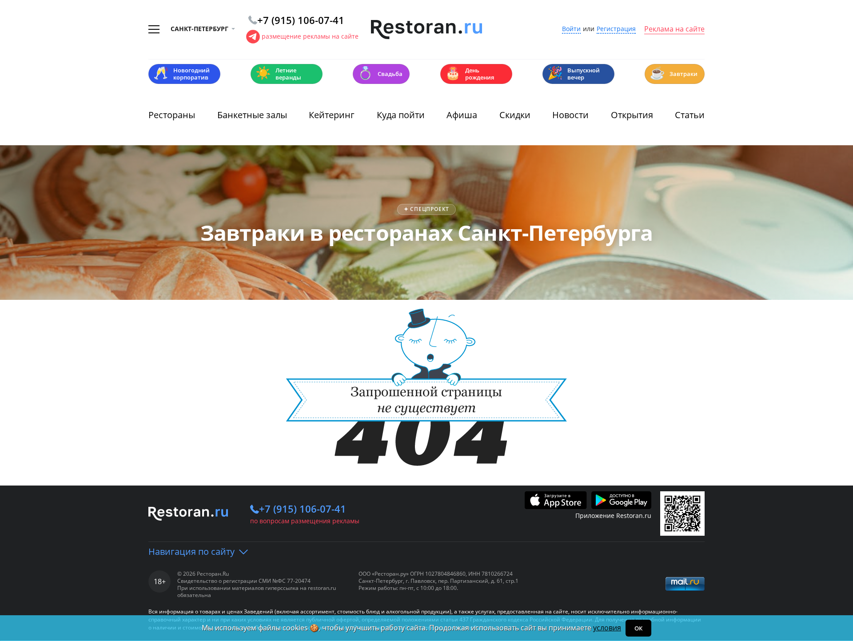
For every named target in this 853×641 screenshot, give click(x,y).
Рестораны (171, 115)
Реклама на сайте (674, 29)
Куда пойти (401, 115)
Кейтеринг (332, 115)
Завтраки (674, 73)
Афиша (461, 115)
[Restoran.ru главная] (426, 30)
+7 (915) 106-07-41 (302, 508)
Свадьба (380, 73)
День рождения (469, 73)
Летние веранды (278, 73)
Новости (570, 115)
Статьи (690, 115)
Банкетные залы (252, 115)
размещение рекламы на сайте (310, 36)
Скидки (514, 115)
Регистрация (616, 29)
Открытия (632, 115)
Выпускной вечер (573, 73)
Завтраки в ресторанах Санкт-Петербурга (426, 232)
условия (607, 628)
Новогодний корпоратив (181, 73)
